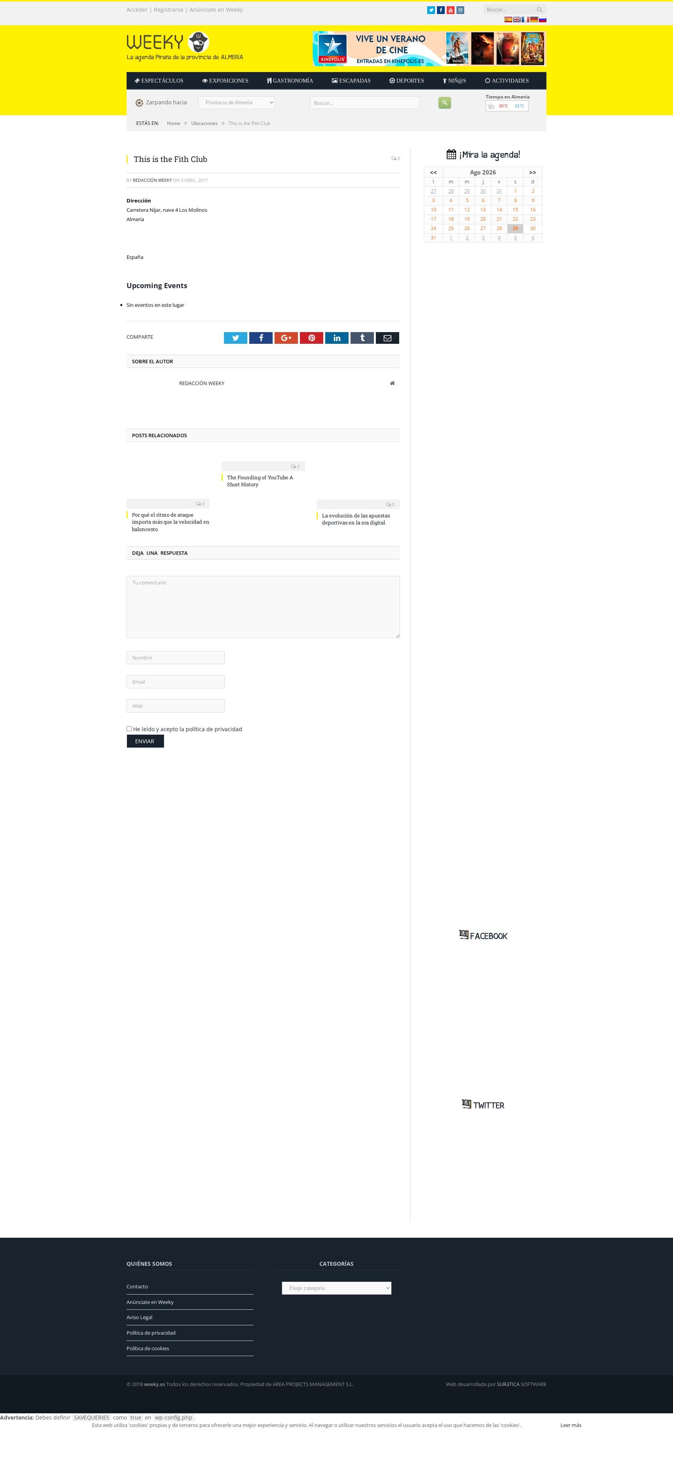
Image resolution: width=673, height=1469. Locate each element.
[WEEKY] (185, 45)
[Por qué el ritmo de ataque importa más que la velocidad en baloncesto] (168, 480)
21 (499, 219)
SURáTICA (508, 1384)
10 (433, 209)
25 (451, 228)
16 (533, 209)
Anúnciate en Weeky (216, 9)
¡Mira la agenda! (488, 155)
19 (467, 219)
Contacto (137, 1286)
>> (532, 172)
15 (515, 209)
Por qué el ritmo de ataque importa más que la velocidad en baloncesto (171, 521)
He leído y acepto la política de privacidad (187, 729)
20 (483, 219)
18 (451, 219)
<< (433, 172)
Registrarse (168, 9)
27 (433, 191)
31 (499, 191)
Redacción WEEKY (152, 180)
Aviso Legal (139, 1317)
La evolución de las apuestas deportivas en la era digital (356, 519)
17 (433, 219)
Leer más (570, 1425)
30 (483, 191)
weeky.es (154, 1384)
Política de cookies (148, 1348)
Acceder (137, 9)
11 (451, 209)
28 (451, 191)
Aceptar (540, 1425)
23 (533, 219)
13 (483, 209)
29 (467, 191)
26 (467, 228)
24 (433, 228)
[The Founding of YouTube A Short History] (263, 461)
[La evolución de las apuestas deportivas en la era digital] (358, 480)
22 (515, 219)
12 (467, 209)
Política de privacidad (151, 1332)
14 (499, 209)
